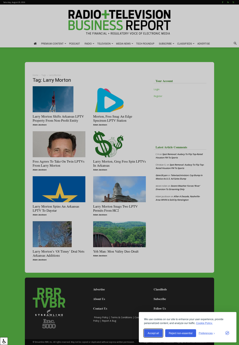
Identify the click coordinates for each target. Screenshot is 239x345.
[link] (4, 341)
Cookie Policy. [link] (204, 323)
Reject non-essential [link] (181, 333)
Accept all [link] (153, 333)
